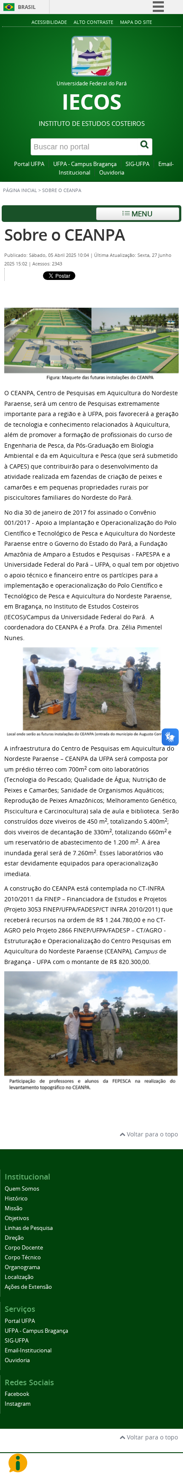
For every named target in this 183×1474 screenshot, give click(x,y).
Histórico (16, 1198)
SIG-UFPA (137, 164)
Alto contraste (93, 22)
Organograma (22, 1267)
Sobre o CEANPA (64, 234)
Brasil (27, 7)
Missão (14, 1208)
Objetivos (17, 1218)
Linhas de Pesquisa (29, 1228)
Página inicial (20, 190)
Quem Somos (22, 1188)
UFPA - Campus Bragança (85, 164)
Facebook (17, 1394)
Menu (141, 213)
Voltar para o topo (151, 1134)
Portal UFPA (29, 164)
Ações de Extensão (28, 1286)
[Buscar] (145, 146)
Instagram (18, 1403)
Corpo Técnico (23, 1257)
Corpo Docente (24, 1247)
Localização (19, 1277)
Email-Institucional (28, 1350)
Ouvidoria (111, 172)
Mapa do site (136, 22)
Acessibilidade (49, 22)
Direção (14, 1237)
